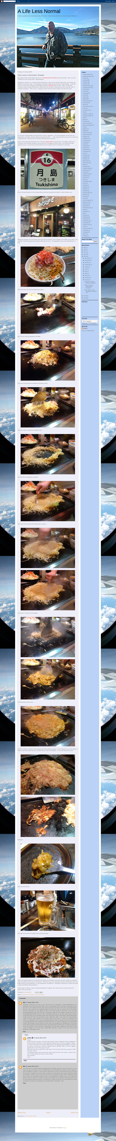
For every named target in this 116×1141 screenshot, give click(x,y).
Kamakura (85, 102)
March (86, 275)
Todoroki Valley (87, 168)
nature (84, 95)
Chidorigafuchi (86, 181)
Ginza (84, 183)
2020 (85, 247)
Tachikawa (85, 222)
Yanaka (85, 172)
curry (84, 108)
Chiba (84, 179)
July (86, 269)
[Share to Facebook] (40, 992)
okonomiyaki (86, 110)
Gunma (85, 97)
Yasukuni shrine (87, 228)
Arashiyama (86, 151)
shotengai (85, 93)
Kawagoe (85, 157)
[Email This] (35, 992)
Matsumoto (86, 160)
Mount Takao (86, 162)
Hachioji (85, 185)
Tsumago (85, 142)
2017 (85, 252)
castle (84, 144)
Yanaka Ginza (86, 174)
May (86, 271)
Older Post (74, 1112)
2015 (85, 256)
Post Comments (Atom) (30, 1116)
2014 (85, 295)
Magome (85, 158)
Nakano (85, 129)
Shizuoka (85, 121)
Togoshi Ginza (86, 224)
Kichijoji (85, 196)
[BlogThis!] (37, 992)
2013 (85, 298)
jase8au (29, 1037)
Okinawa (85, 215)
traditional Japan (87, 76)
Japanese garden (87, 115)
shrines (85, 89)
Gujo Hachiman (87, 100)
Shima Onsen (86, 134)
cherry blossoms (87, 106)
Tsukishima (41, 994)
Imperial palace (87, 192)
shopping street (87, 87)
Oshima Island (86, 132)
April (86, 273)
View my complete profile (88, 330)
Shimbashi (85, 219)
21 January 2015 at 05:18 (40, 1037)
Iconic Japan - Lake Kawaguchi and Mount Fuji (90, 291)
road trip (85, 80)
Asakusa (85, 177)
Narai (84, 209)
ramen (84, 91)
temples (85, 82)
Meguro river (86, 202)
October (87, 262)
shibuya (85, 235)
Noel (24, 1002)
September (88, 264)
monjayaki (31, 994)
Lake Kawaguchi (87, 200)
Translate (93, 323)
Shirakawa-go (86, 220)
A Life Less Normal (39, 11)
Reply (24, 1031)
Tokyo (36, 994)
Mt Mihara (85, 205)
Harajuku (85, 187)
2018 (85, 250)
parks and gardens (87, 125)
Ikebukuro (85, 190)
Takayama (85, 166)
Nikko (84, 119)
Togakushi (85, 138)
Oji (83, 213)
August (87, 267)
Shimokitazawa (87, 85)
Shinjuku (85, 136)
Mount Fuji (85, 204)
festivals (85, 84)
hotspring (85, 145)
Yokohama (85, 230)
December (87, 258)
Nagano (85, 98)
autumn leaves (86, 123)
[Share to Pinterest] (42, 992)
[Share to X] (39, 992)
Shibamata (85, 217)
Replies (26, 1034)
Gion (84, 153)
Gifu (84, 127)
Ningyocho (85, 211)
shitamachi (85, 149)
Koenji (84, 198)
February (87, 277)
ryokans (85, 147)
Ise (84, 112)
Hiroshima (85, 155)
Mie (84, 117)
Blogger (64, 1127)
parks (84, 234)
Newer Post (22, 1112)
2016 (85, 254)
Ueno (84, 226)
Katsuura (85, 194)
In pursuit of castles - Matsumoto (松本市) (90, 282)
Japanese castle (87, 113)
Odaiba (85, 130)
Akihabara (85, 175)
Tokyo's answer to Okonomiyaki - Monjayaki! (88, 286)
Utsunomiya (86, 170)
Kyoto (84, 104)
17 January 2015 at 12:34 (32, 1002)
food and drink (25, 994)
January (87, 279)
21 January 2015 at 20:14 (32, 1066)
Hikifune (85, 189)
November (87, 260)
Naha (84, 164)
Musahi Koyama (87, 207)
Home (48, 1112)
